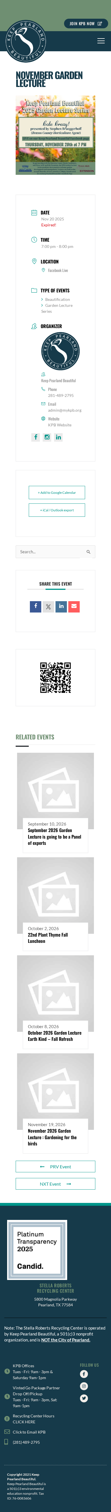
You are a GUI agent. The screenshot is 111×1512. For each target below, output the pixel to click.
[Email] (74, 607)
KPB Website (59, 424)
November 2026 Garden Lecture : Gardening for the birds (52, 1137)
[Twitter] (84, 1398)
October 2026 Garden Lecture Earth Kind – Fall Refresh (54, 1036)
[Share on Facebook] (35, 607)
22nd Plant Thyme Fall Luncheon (48, 938)
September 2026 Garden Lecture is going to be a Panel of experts (54, 836)
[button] (101, 41)
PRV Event (60, 1166)
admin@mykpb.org (64, 410)
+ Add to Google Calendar (57, 492)
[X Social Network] (48, 607)
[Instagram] (84, 1386)
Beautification (57, 299)
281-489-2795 (61, 395)
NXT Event (50, 1183)
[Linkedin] (61, 607)
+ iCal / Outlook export (57, 510)
